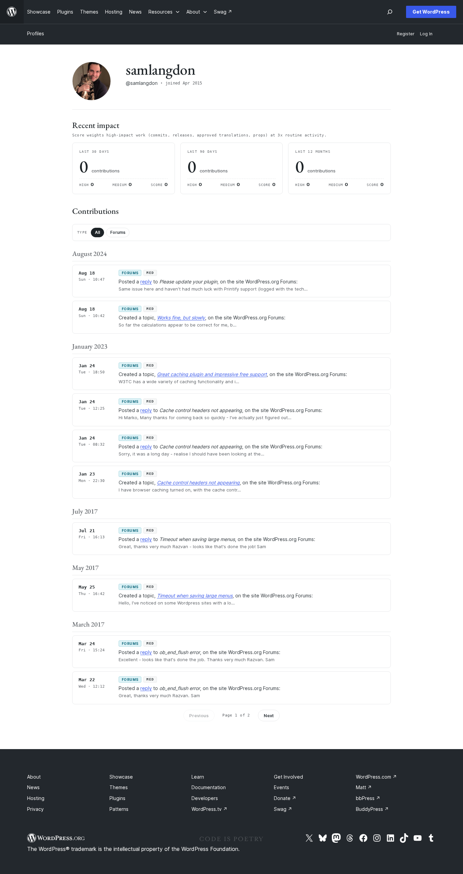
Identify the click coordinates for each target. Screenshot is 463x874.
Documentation (209, 787)
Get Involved (288, 777)
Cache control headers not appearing (198, 482)
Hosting (35, 798)
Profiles (35, 33)
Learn (198, 777)
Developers (205, 798)
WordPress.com (376, 777)
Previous (199, 715)
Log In (426, 33)
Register (406, 33)
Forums (117, 232)
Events (281, 787)
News (33, 787)
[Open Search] (389, 12)
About (34, 777)
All (97, 232)
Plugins (117, 798)
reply (146, 281)
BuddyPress (372, 809)
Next (269, 715)
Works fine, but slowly (181, 317)
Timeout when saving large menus (195, 595)
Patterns (118, 809)
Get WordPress (431, 12)
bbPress (368, 798)
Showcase (121, 777)
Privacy (35, 809)
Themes (118, 787)
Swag (283, 809)
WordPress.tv (209, 809)
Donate (285, 798)
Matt (364, 787)
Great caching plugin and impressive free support (212, 374)
